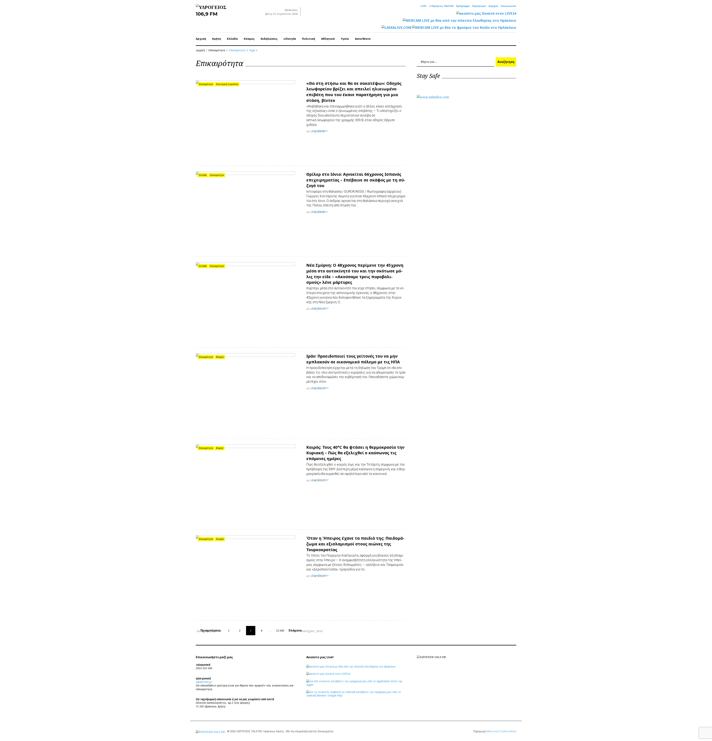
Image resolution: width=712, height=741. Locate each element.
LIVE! (423, 6)
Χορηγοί (493, 6)
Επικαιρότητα (216, 50)
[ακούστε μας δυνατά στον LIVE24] (486, 13)
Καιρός (219, 448)
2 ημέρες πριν (320, 308)
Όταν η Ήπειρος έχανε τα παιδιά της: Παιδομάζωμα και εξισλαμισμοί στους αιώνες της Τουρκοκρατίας (355, 543)
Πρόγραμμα (463, 6)
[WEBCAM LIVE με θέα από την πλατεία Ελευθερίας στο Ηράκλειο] (459, 20)
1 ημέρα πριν (320, 131)
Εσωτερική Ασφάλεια (227, 84)
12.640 (280, 630)
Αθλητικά (328, 38)
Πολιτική (308, 38)
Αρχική (201, 38)
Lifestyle (290, 38)
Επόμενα (297, 630)
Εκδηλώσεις (269, 38)
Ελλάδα (232, 38)
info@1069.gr (204, 682)
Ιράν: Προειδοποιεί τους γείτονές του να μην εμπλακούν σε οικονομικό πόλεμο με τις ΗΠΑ (353, 358)
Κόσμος (249, 38)
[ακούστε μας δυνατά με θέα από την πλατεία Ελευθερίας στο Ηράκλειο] (350, 666)
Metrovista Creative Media (501, 731)
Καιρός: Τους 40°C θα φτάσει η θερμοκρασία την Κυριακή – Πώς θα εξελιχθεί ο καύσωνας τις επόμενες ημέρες (355, 452)
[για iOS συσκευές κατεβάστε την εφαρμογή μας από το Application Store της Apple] (356, 684)
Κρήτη (216, 38)
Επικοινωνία (508, 6)
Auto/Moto (363, 38)
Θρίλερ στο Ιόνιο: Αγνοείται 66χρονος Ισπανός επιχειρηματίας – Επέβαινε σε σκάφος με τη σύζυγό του (355, 179)
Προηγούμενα (209, 630)
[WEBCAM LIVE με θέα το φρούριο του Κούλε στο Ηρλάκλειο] (464, 27)
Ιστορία (220, 539)
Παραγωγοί (479, 6)
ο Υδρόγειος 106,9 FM (441, 6)
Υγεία (345, 38)
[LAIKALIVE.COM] (396, 27)
